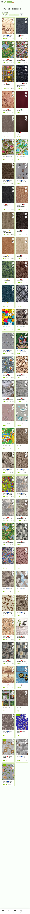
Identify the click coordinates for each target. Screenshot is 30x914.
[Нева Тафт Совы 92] (8, 775)
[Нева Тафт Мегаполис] (8, 558)
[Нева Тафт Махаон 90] (22, 534)
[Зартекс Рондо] (22, 102)
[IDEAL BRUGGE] (22, 296)
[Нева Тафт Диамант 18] (22, 367)
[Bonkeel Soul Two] (22, 272)
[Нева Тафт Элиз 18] (8, 726)
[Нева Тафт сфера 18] (8, 29)
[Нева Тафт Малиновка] (8, 52)
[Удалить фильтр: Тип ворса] (18, 15)
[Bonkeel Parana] (8, 248)
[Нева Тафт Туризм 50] (22, 677)
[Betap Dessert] (22, 29)
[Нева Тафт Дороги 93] (8, 150)
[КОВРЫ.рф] (9, 2)
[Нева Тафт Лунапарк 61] (8, 487)
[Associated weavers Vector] (22, 198)
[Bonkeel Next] (22, 224)
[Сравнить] (13, 22)
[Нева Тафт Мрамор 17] (8, 582)
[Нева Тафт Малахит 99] (22, 510)
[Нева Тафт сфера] (8, 677)
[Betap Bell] (22, 126)
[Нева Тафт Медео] (22, 558)
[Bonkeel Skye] (22, 248)
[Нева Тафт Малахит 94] (22, 487)
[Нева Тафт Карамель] (8, 102)
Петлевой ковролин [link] (15, 6)
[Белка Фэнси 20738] (8, 320)
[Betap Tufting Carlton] (8, 224)
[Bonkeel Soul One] (8, 272)
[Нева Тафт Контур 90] (22, 750)
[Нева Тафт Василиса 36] (22, 344)
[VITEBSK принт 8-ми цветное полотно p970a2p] (8, 750)
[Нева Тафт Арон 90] (8, 344)
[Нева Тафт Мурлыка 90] (22, 174)
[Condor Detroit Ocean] (8, 296)
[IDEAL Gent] (8, 126)
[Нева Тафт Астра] (8, 174)
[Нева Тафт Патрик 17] (22, 606)
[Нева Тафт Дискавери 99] (8, 391)
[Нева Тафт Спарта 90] (8, 653)
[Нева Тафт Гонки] (8, 367)
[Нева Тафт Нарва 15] (22, 582)
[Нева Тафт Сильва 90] (22, 629)
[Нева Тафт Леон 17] (22, 439)
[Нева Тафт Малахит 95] (8, 510)
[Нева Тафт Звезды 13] (8, 415)
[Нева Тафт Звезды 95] (22, 415)
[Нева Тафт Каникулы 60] (8, 439)
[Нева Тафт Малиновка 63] (8, 534)
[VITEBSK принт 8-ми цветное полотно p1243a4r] (22, 726)
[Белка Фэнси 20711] (8, 77)
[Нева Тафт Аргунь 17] (22, 320)
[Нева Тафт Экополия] (8, 701)
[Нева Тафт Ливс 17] (8, 463)
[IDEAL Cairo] (8, 198)
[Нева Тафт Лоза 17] (22, 463)
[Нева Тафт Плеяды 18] (8, 629)
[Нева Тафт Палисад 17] (8, 606)
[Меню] (2, 2)
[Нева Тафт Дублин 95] (22, 391)
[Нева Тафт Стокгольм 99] (22, 653)
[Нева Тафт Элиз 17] (22, 701)
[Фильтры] (6, 14)
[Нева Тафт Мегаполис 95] (22, 150)
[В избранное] (13, 19)
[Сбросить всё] (21, 14)
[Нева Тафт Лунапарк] (22, 52)
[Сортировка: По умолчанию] (3, 14)
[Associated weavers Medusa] (22, 77)
